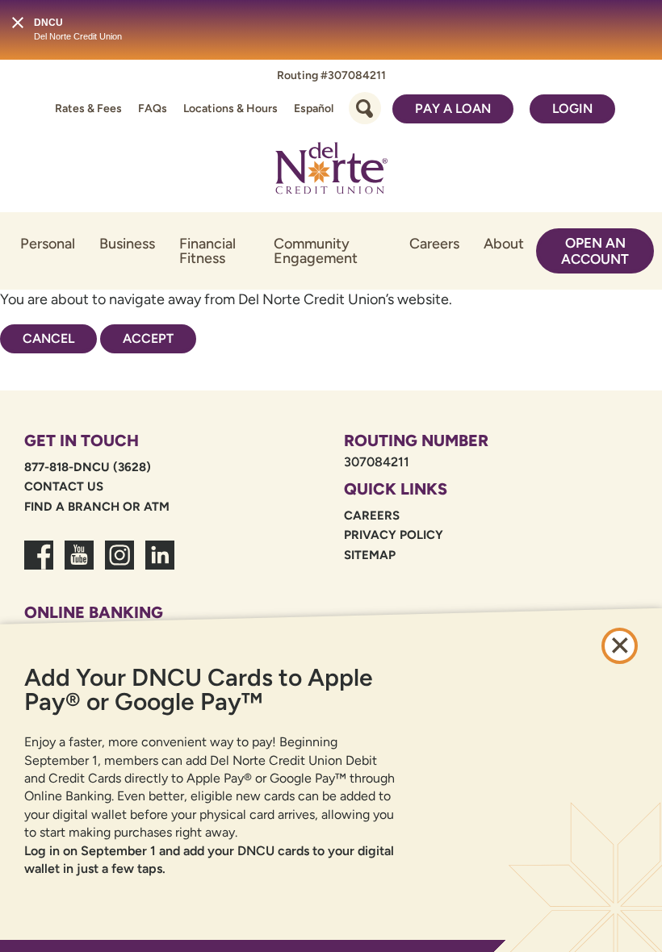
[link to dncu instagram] (119, 565)
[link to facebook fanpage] (38, 565)
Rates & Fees (88, 108)
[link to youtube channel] (79, 565)
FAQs (152, 108)
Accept (148, 338)
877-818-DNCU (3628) (87, 467)
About (504, 244)
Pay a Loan (453, 108)
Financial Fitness (207, 251)
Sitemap (370, 555)
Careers (434, 244)
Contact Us (63, 486)
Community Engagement (316, 251)
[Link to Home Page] (331, 171)
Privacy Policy (393, 535)
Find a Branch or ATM (97, 506)
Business (127, 244)
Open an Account (595, 251)
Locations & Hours (230, 108)
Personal (47, 244)
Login (572, 108)
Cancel (48, 338)
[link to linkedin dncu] (159, 565)
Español (313, 108)
